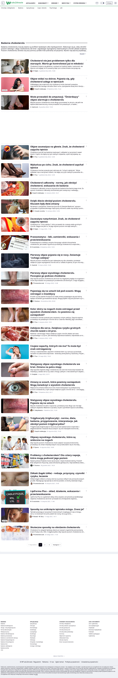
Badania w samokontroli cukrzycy (9, 638)
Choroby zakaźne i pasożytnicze (67, 625)
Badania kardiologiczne (7, 625)
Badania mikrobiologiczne (7, 634)
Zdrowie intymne (63, 640)
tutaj (36, 674)
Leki (61, 8)
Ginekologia (33, 630)
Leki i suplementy (93, 623)
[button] (102, 3)
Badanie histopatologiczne (7, 640)
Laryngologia (33, 632)
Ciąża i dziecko (41, 8)
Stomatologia (33, 644)
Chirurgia (32, 625)
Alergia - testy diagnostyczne (8, 628)
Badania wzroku (5, 648)
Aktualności (30, 3)
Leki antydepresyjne (94, 625)
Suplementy (92, 636)
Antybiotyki (91, 628)
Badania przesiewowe (6, 636)
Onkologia (32, 640)
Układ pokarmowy (64, 638)
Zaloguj (109, 3)
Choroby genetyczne (64, 628)
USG (2, 650)
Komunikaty (42, 3)
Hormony (61, 634)
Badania (20, 8)
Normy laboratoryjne (6, 630)
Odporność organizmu (65, 636)
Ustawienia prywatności (89, 662)
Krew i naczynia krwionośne (66, 642)
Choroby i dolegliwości (8, 8)
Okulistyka (32, 638)
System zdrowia (79, 3)
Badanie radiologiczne (6, 646)
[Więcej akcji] (86, 60)
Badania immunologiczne (7, 642)
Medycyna (65, 3)
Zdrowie (54, 3)
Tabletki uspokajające (94, 634)
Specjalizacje (30, 8)
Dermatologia (33, 628)
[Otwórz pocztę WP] (97, 3)
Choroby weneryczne (64, 630)
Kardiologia (33, 634)
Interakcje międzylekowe (95, 630)
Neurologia (33, 636)
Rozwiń (82, 54)
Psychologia (53, 8)
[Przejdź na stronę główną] (3, 4)
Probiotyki (91, 632)
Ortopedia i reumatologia (36, 642)
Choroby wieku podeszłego (66, 632)
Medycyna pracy (5, 632)
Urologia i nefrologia (35, 646)
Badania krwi (4, 644)
